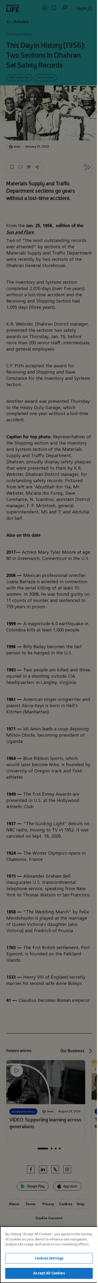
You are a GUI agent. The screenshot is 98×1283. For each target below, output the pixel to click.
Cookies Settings (49, 1258)
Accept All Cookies (49, 1273)
